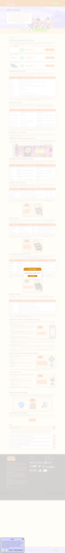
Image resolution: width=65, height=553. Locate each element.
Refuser (11, 550)
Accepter (4, 550)
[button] (22, 539)
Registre (32, 276)
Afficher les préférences (18, 550)
